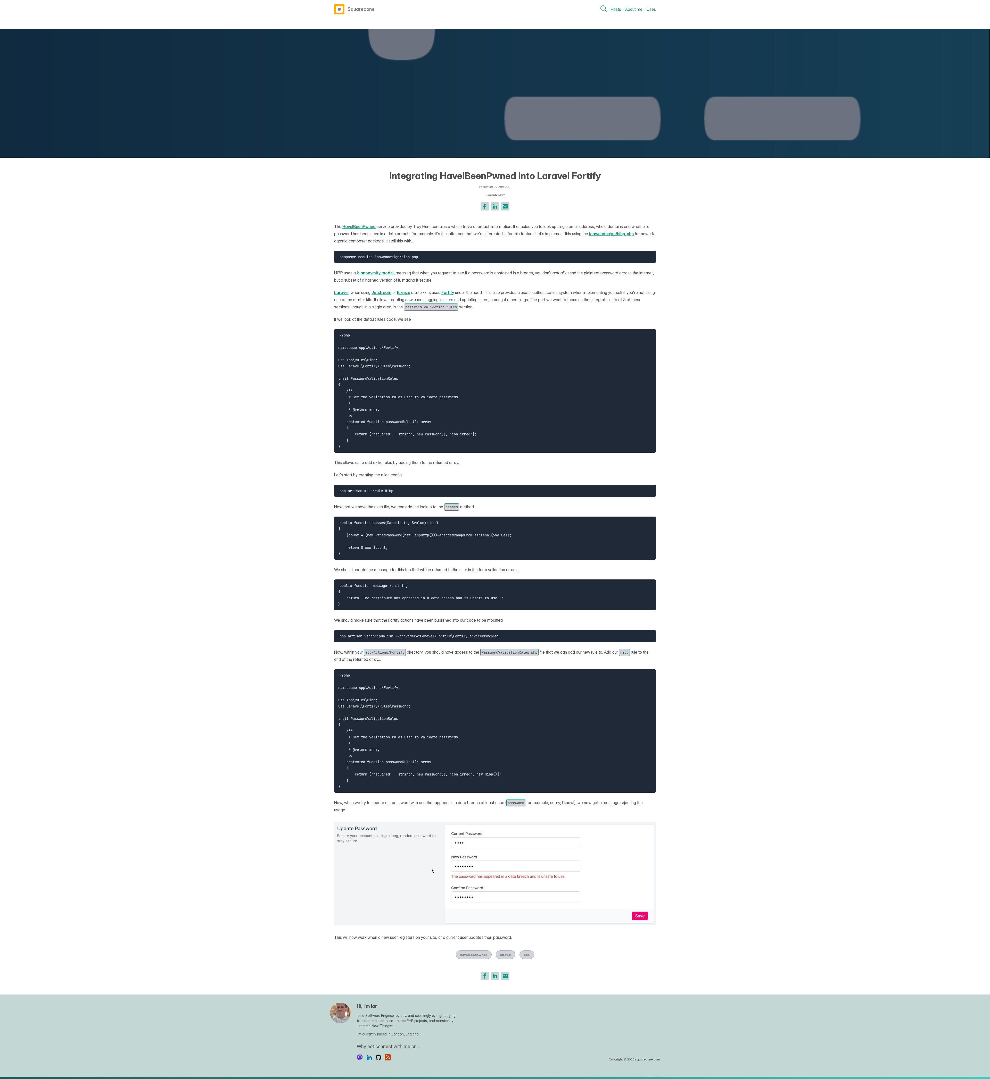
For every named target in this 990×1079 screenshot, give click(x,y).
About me (633, 9)
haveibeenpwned (473, 955)
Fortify (447, 292)
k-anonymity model (375, 272)
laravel (505, 955)
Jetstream (381, 292)
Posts (616, 9)
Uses (651, 9)
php (527, 955)
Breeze (403, 292)
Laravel (341, 292)
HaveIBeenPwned (359, 226)
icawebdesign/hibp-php (611, 233)
